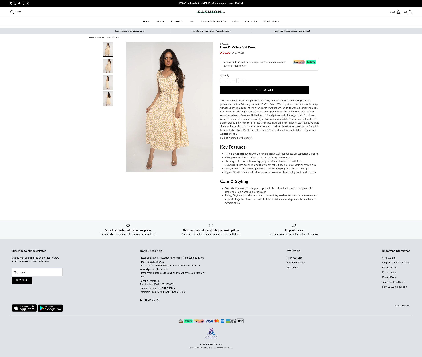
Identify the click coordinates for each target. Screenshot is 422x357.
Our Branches (389, 267)
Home (91, 37)
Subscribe (22, 280)
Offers (235, 21)
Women (160, 21)
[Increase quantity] (242, 80)
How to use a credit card (394, 286)
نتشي (225, 43)
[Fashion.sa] (211, 12)
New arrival (251, 21)
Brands (146, 21)
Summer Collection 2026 (213, 21)
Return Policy (389, 272)
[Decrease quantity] (224, 80)
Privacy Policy (389, 277)
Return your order (296, 262)
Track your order (295, 257)
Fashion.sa (406, 305)
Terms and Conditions (393, 282)
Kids (192, 21)
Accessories (177, 21)
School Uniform (271, 21)
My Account (293, 267)
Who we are (388, 257)
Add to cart (264, 90)
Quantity (224, 75)
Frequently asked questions (396, 262)
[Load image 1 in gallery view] (169, 107)
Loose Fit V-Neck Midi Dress (108, 37)
